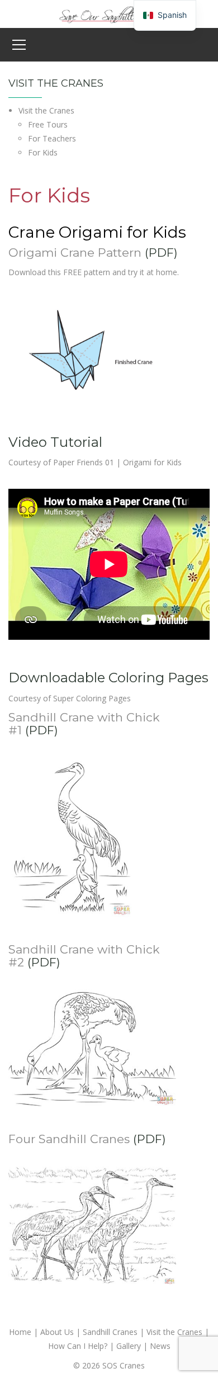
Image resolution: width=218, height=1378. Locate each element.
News (160, 1346)
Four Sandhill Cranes (69, 1139)
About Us (57, 1332)
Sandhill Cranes (110, 1332)
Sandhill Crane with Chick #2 (84, 955)
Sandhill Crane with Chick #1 (84, 723)
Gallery (128, 1346)
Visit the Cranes (46, 110)
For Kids (43, 152)
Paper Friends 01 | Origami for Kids (117, 462)
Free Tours (48, 124)
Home (20, 1332)
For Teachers (52, 138)
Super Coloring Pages (92, 698)
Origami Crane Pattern (74, 252)
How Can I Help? (77, 1346)
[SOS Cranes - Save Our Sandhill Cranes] (109, 13)
